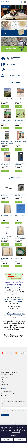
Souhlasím (20, 439)
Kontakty (3, 382)
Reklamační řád (4, 377)
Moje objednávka (4, 384)
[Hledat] (17, 2)
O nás (2, 381)
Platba (2, 379)
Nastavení (13, 435)
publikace (7, 299)
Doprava (2, 376)
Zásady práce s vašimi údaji (7, 374)
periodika (20, 299)
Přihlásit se (5, 415)
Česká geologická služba (13, 288)
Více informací (16, 432)
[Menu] (25, 2)
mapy (13, 299)
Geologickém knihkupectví (16, 314)
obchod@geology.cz (7, 391)
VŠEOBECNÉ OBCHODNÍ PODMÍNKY (9, 372)
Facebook (5, 395)
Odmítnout (7, 439)
